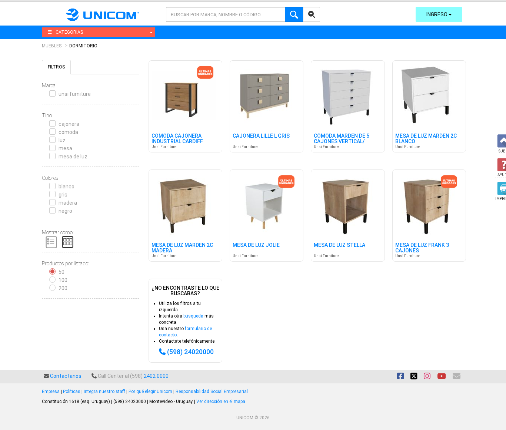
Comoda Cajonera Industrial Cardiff (177, 138)
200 (63, 288)
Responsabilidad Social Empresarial (212, 391)
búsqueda (193, 316)
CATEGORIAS (69, 32)
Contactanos (65, 376)
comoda (68, 132)
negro (65, 211)
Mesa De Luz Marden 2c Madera (182, 247)
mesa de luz (73, 156)
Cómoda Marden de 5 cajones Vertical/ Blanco (341, 141)
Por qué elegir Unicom (150, 391)
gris (63, 195)
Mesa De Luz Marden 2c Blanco (426, 138)
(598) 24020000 (190, 352)
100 (63, 280)
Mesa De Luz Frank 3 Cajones (422, 247)
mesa (65, 148)
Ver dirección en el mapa (220, 401)
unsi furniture (75, 94)
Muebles (51, 45)
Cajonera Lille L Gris (261, 136)
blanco (66, 186)
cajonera (69, 124)
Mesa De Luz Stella (339, 245)
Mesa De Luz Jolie (256, 245)
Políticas (71, 391)
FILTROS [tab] (56, 67)
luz (62, 140)
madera (68, 203)
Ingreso (437, 14)
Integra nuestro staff (104, 391)
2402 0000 (156, 376)
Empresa (51, 391)
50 (61, 272)
